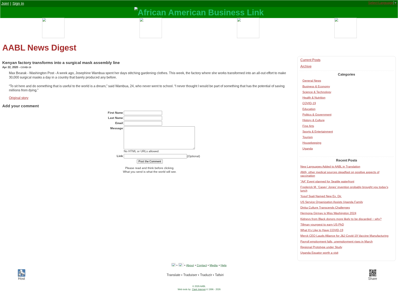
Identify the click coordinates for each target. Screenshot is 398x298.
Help (224, 265)
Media (214, 265)
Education (308, 109)
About (190, 265)
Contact (202, 265)
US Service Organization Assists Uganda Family (331, 202)
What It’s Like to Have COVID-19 (321, 230)
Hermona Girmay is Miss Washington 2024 (328, 213)
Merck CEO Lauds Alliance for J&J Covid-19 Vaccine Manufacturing (344, 235)
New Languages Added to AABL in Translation (330, 166)
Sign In (18, 3)
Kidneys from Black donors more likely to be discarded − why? (341, 219)
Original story (18, 98)
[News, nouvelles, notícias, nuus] (247, 29)
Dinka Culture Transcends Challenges (325, 207)
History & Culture (313, 120)
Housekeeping (311, 142)
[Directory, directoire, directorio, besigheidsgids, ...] (150, 29)
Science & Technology (316, 92)
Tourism (307, 137)
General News (311, 80)
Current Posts (310, 60)
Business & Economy (316, 86)
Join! (5, 3)
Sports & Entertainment (317, 131)
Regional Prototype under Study (321, 247)
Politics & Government (316, 114)
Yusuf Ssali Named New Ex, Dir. (321, 196)
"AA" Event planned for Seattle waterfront (327, 181)
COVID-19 (309, 103)
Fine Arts (308, 126)
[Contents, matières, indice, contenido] (53, 29)
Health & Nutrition (313, 97)
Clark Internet (199, 289)
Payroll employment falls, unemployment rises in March (336, 241)
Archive (306, 66)
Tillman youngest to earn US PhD (322, 224)
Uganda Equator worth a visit (319, 252)
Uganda (307, 148)
